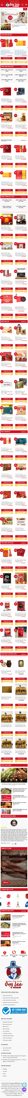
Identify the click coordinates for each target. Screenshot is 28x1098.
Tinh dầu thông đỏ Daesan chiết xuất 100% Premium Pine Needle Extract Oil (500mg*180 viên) (7, 503)
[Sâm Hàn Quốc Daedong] (8, 904)
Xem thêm (23, 911)
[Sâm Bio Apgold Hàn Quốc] (18, 904)
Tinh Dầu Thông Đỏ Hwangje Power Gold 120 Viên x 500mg (21, 450)
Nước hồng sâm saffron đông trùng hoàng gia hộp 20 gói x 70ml (21, 254)
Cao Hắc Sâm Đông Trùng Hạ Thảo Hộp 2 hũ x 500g (21, 228)
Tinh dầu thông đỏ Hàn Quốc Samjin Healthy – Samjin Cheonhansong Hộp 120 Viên (20, 503)
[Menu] (2, 5)
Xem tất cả (23, 66)
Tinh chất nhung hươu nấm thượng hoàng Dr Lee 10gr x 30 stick (7, 418)
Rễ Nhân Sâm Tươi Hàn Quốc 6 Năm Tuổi (6, 698)
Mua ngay (7, 62)
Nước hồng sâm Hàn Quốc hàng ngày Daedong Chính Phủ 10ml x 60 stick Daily (20, 53)
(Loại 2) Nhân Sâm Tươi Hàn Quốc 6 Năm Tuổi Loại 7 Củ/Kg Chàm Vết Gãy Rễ (21, 726)
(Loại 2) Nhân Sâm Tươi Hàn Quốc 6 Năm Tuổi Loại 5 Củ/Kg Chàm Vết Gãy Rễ (21, 752)
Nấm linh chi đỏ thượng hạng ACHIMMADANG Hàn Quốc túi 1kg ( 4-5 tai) (21, 364)
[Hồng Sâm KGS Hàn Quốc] (8, 896)
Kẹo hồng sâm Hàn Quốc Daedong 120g (20, 561)
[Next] (26, 28)
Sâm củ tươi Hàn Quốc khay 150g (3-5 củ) (20, 672)
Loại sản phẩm (6, 862)
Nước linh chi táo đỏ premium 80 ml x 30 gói (6, 338)
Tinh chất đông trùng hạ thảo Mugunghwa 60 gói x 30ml (7, 308)
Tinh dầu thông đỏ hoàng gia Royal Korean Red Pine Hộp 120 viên (7, 529)
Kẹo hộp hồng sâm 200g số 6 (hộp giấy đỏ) (20, 641)
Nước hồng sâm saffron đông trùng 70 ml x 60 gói (7, 282)
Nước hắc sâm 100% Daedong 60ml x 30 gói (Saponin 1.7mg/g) (20, 100)
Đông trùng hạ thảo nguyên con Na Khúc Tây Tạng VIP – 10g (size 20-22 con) (20, 308)
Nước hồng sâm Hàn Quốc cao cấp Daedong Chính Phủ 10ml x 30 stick (21, 183)
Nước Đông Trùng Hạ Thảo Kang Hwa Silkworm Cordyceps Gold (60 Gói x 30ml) (7, 228)
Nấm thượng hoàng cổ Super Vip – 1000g (20, 392)
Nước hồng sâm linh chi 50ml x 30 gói (6, 364)
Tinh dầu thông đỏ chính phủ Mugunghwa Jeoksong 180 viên (6, 450)
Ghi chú (4, 873)
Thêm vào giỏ (6, 58)
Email (3, 867)
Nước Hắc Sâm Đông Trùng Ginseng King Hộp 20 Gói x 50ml (6, 254)
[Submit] (25, 9)
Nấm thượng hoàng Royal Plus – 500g (6, 392)
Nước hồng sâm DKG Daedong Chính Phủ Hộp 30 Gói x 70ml (7, 53)
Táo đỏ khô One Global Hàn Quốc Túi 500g (20, 587)
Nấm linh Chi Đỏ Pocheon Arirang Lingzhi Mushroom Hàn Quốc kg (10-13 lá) (20, 338)
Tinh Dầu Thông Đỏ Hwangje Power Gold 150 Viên (21, 529)
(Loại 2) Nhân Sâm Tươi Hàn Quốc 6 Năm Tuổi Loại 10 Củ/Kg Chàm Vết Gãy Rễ (21, 698)
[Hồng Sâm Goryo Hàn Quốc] (18, 896)
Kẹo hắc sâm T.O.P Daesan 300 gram (5, 587)
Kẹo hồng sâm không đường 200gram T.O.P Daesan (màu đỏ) (6, 614)
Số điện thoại (5, 857)
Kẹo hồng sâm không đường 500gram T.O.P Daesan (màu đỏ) (6, 641)
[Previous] (1, 28)
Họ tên (4, 852)
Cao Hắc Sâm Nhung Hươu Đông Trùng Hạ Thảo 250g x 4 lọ (21, 282)
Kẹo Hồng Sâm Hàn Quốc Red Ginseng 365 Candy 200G (20, 614)
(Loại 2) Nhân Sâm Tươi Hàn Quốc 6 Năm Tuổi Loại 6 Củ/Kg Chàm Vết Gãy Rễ (7, 752)
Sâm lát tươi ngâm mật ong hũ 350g (6, 672)
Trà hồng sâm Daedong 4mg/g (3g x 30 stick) (6, 561)
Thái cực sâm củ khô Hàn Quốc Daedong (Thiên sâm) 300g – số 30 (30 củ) (20, 126)
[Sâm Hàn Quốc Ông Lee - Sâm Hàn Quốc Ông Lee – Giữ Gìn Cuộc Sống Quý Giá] (12, 4)
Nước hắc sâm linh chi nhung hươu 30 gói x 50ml (21, 418)
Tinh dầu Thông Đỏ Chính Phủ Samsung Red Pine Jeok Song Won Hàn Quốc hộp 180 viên (21, 476)
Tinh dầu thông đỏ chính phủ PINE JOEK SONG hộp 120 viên (7, 476)
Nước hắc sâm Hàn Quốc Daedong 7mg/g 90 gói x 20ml (6, 126)
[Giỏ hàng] (26, 4)
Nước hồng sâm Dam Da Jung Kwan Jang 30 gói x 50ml (6, 100)
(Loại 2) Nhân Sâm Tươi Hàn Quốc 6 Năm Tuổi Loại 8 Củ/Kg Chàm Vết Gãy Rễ (7, 726)
